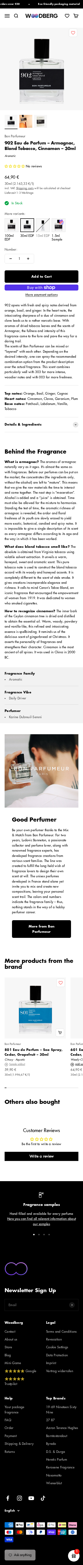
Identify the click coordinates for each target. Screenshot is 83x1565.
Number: (11, 249)
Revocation (54, 1339)
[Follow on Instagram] (19, 1498)
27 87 (50, 1420)
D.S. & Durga (55, 1451)
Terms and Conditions (61, 1331)
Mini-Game (13, 1363)
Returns (10, 1451)
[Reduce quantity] (10, 258)
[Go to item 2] (25, 122)
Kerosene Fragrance (60, 1467)
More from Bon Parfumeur (42, 929)
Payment (11, 1436)
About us (11, 1339)
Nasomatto (54, 1475)
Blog (8, 1355)
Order (9, 1427)
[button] (15, 166)
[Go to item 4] (49, 1234)
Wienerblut (54, 1483)
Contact (10, 1331)
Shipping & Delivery (19, 1443)
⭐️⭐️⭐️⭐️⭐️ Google (20, 1371)
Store (8, 1347)
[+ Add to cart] (60, 1032)
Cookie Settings (57, 1347)
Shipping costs (25, 188)
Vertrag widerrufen (59, 1371)
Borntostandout (56, 1436)
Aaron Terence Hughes (62, 1427)
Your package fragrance (14, 1409)
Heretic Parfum (56, 1459)
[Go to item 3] (40, 122)
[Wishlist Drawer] (67, 15)
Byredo (51, 1443)
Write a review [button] (42, 1156)
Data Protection (57, 1355)
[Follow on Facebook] (8, 1498)
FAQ (8, 1420)
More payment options (41, 294)
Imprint (51, 1363)
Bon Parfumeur (15, 136)
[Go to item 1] (11, 122)
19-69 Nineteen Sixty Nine (61, 1409)
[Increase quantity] (28, 258)
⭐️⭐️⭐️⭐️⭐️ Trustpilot (14, 1381)
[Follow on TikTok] (43, 1498)
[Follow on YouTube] (31, 1498)
